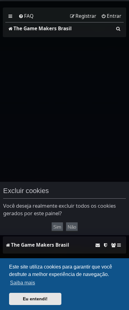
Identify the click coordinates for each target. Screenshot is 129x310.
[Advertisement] (64, 109)
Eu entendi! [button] (35, 298)
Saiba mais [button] (22, 282)
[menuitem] (26, 16)
